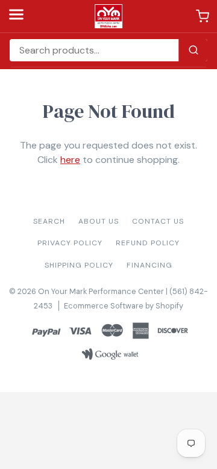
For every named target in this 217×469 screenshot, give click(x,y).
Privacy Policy (69, 243)
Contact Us (158, 221)
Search (49, 221)
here (70, 159)
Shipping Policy (79, 265)
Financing (149, 265)
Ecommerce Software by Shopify (123, 306)
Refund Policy (148, 243)
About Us (98, 221)
